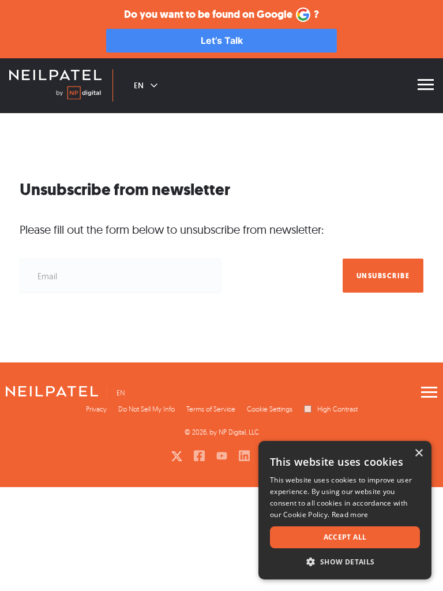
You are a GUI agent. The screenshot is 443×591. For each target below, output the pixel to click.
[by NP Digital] (78, 95)
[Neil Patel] (55, 76)
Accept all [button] (345, 537)
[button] (345, 562)
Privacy (96, 409)
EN (139, 85)
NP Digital (232, 432)
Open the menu (426, 85)
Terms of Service (210, 409)
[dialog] (344, 510)
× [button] (418, 453)
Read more (350, 514)
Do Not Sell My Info (146, 409)
